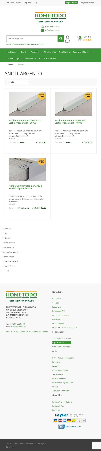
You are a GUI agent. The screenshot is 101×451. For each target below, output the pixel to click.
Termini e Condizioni (60, 391)
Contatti (19, 3)
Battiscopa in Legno (60, 315)
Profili (23, 52)
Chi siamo (10, 3)
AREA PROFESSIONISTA (61, 338)
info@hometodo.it (52, 30)
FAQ (35, 3)
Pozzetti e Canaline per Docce (64, 327)
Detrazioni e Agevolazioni (62, 382)
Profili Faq (56, 410)
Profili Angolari (58, 323)
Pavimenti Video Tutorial (62, 402)
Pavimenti (35, 52)
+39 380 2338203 (17, 324)
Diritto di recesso (59, 378)
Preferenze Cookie (40, 331)
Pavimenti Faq (58, 406)
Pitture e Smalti (50, 58)
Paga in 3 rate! (71, 3)
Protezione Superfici (33, 58)
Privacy (55, 387)
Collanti (5, 271)
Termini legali (58, 374)
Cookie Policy (25, 331)
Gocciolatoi (56, 319)
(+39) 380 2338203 (52, 27)
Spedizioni (56, 362)
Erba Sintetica (64, 52)
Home (10, 64)
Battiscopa (12, 52)
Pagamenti (28, 3)
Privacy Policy (12, 331)
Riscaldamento (50, 52)
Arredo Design (13, 58)
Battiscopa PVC (58, 311)
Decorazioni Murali (81, 52)
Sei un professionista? (86, 3)
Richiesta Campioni (60, 370)
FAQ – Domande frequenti (63, 358)
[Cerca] (61, 38)
